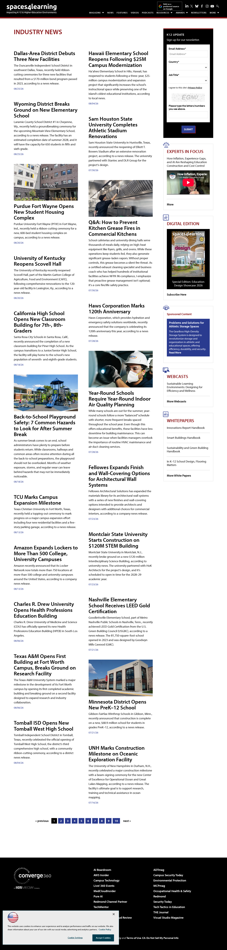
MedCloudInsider (105, 891)
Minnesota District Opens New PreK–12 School (117, 704)
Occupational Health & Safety (172, 891)
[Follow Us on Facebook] (202, 6)
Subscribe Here (176, 294)
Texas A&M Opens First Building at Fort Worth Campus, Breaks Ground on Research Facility (45, 665)
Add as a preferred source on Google (171, 6)
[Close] (113, 914)
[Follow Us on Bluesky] (196, 6)
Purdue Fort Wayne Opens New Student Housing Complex (44, 212)
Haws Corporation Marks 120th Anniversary (117, 308)
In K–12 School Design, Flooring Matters (186, 463)
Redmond (159, 896)
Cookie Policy (105, 929)
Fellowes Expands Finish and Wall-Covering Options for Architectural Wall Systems (119, 476)
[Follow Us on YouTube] (212, 6)
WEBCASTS (177, 376)
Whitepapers (180, 420)
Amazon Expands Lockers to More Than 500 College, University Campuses (46, 553)
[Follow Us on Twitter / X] (191, 6)
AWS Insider (101, 875)
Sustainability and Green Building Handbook (187, 449)
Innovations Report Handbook (186, 428)
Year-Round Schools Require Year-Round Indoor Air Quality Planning (120, 398)
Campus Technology (106, 880)
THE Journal (161, 912)
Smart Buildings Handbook (183, 438)
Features (122, 12)
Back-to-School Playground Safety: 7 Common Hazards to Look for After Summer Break (45, 425)
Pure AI (98, 896)
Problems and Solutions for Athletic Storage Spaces (186, 324)
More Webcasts (176, 401)
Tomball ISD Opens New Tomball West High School (43, 725)
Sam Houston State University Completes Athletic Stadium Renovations (113, 127)
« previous (42, 821)
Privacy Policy (195, 87)
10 (116, 821)
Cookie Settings (75, 937)
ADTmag (158, 870)
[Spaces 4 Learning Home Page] (32, 9)
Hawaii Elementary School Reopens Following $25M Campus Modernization (118, 59)
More (213, 12)
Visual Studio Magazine (168, 917)
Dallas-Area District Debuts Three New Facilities (44, 56)
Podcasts (148, 12)
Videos (135, 12)
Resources (163, 12)
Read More (175, 352)
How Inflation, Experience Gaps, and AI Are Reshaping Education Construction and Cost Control (187, 161)
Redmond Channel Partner (110, 902)
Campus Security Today (168, 875)
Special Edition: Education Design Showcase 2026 (188, 283)
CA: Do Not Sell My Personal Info (160, 938)
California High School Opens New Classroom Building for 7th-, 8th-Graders (39, 322)
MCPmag (159, 886)
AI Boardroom (102, 870)
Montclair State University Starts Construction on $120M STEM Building (118, 540)
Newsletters (199, 12)
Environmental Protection (169, 880)
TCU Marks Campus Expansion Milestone (37, 500)
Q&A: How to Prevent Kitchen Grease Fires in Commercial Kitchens (114, 228)
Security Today (162, 902)
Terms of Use (133, 938)
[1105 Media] (34, 906)
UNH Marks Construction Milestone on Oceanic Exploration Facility (117, 753)
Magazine (95, 12)
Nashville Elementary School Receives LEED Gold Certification (119, 605)
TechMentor (101, 907)
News (110, 12)
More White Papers (179, 475)
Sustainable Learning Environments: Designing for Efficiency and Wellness (184, 387)
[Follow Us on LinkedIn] (186, 5)
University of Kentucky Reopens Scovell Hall (39, 261)
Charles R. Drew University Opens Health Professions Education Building (44, 610)
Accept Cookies (103, 937)
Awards (180, 12)
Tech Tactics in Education (169, 907)
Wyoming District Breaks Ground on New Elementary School (45, 109)
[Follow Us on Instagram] (207, 6)
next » (127, 821)
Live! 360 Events (104, 886)
